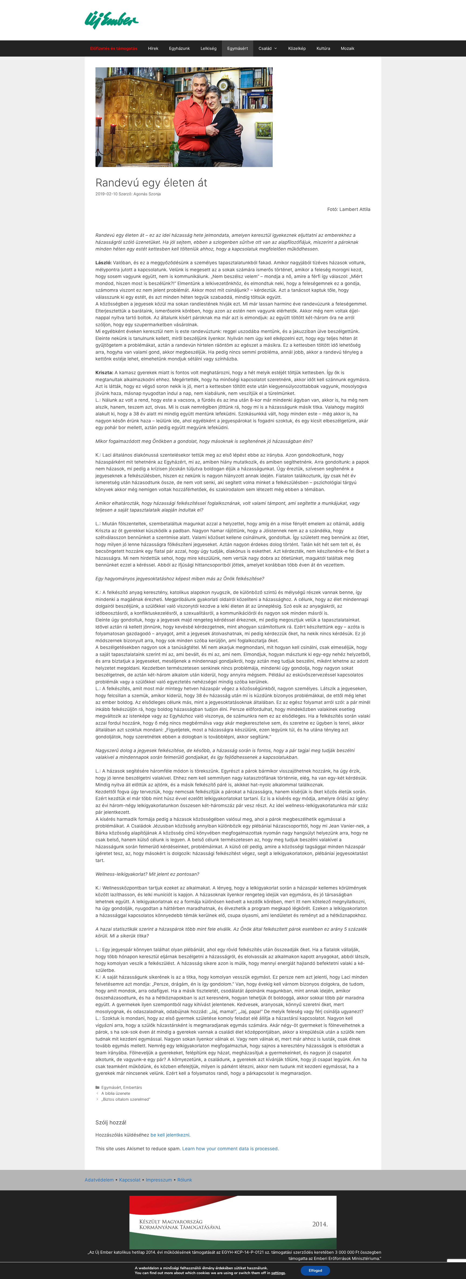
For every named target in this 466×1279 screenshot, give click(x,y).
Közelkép (297, 48)
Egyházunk (179, 48)
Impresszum (159, 1180)
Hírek (153, 48)
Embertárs (132, 1087)
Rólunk (184, 1180)
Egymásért (237, 48)
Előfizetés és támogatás (113, 48)
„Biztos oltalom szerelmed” (125, 1099)
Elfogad (315, 1270)
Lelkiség (209, 48)
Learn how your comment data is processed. (230, 1148)
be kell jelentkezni (169, 1135)
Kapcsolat (130, 1180)
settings (278, 1273)
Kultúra (323, 48)
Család (265, 48)
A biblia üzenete (115, 1093)
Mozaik (347, 48)
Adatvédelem (99, 1180)
